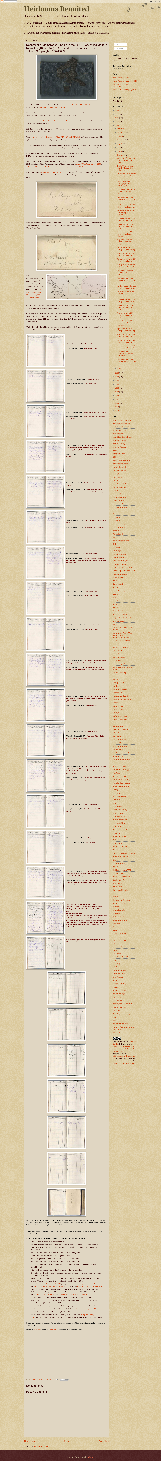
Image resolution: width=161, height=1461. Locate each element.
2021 (117, 118)
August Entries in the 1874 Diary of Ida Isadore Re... (126, 300)
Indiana (115, 587)
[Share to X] (64, 1380)
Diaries (115, 510)
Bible (114, 457)
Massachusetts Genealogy (121, 696)
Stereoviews (117, 927)
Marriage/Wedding (119, 682)
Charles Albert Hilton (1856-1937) (89, 1286)
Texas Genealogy (118, 947)
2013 (117, 392)
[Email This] (60, 1380)
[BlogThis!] (62, 1380)
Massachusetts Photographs (122, 699)
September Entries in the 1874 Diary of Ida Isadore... (125, 294)
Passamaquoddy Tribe (120, 823)
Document (116, 517)
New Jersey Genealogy (120, 766)
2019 (117, 125)
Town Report (117, 953)
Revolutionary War (119, 880)
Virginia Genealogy (119, 990)
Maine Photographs (119, 664)
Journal (115, 607)
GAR (114, 544)
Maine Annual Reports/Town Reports (122, 628)
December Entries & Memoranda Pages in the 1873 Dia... (126, 353)
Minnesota (116, 723)
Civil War (116, 490)
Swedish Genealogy (119, 933)
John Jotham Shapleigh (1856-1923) (52, 107)
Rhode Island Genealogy (121, 890)
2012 (117, 395)
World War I (117, 1032)
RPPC (115, 893)
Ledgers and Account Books (122, 617)
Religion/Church (118, 873)
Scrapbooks (117, 913)
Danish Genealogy (119, 504)
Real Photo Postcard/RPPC (122, 870)
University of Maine (119, 973)
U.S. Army (116, 963)
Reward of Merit (118, 883)
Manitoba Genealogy (120, 672)
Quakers (115, 860)
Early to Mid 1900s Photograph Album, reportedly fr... (124, 183)
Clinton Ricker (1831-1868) (46, 1294)
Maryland (116, 686)
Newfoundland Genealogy (121, 779)
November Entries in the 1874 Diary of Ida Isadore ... (126, 280)
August (120, 144)
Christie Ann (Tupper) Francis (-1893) (69, 166)
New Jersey (116, 763)
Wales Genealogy (119, 994)
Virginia (115, 987)
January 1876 (64, 121)
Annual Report (118, 433)
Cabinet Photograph (119, 467)
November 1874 (49, 121)
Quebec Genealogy (119, 863)
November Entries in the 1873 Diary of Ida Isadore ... (126, 361)
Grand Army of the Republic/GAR (124, 571)
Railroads (116, 866)
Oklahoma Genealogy (120, 810)
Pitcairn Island (118, 843)
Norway (115, 790)
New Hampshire (118, 756)
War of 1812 (117, 997)
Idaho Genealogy (118, 577)
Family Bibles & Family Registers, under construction (124, 91)
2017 (117, 377)
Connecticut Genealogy (121, 497)
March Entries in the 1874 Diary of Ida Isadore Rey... (126, 335)
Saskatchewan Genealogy (121, 900)
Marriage (116, 679)
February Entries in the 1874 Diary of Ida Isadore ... (126, 341)
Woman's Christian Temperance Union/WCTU (123, 1028)
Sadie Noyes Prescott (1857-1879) (48, 1284)
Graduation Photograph (120, 561)
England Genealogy (119, 524)
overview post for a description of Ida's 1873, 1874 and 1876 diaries (56, 137)
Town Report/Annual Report (122, 957)
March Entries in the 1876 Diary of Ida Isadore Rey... (126, 254)
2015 (117, 384)
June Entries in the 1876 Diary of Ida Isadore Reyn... (125, 234)
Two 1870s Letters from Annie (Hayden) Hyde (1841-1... (125, 168)
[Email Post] (56, 1379)
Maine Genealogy (119, 657)
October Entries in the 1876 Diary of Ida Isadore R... (126, 206)
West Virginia (117, 1010)
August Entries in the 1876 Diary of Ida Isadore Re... (126, 219)
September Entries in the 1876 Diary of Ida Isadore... (125, 212)
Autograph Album (119, 453)
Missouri (116, 733)
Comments (119, 48)
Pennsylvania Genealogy (121, 830)
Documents (116, 520)
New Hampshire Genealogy (122, 759)
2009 (117, 407)
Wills (114, 1017)
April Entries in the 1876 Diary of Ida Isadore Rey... (126, 248)
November (121, 132)
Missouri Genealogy (119, 736)
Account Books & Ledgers (122, 420)
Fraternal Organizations (121, 540)
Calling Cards (117, 477)
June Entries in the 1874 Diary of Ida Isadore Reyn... (125, 315)
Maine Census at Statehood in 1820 (125, 81)
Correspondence (118, 500)
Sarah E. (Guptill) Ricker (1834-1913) (73, 1294)
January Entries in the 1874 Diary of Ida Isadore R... (126, 347)
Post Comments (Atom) (41, 1446)
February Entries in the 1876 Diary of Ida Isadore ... (126, 260)
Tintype (115, 950)
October (120, 136)
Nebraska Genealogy (120, 746)
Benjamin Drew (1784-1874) (86, 1309)
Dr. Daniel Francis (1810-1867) (39, 166)
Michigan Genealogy (120, 716)
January (120, 368)
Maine (115, 624)
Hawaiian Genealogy (120, 574)
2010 (117, 403)
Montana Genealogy (119, 739)
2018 (117, 373)
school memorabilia (119, 903)
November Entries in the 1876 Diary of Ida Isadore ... (126, 199)
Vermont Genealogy (119, 983)
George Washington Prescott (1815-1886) (86, 1284)
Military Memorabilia (120, 719)
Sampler (115, 896)
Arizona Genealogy (119, 443)
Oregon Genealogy (119, 816)
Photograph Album (119, 836)
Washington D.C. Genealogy (122, 1004)
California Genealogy (120, 470)
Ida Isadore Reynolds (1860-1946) (79, 105)
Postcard (116, 850)
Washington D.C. (118, 1000)
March (119, 151)
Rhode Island (117, 886)
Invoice (115, 594)
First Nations (117, 530)
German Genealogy (119, 557)
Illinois (115, 581)
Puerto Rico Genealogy (120, 856)
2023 (117, 110)
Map (114, 676)
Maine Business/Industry (121, 644)
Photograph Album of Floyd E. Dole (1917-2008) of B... (126, 176)
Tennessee (116, 937)
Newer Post (29, 1441)
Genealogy (116, 547)
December (121, 128)
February (120, 155)
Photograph (116, 833)
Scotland (116, 907)
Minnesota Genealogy (120, 726)
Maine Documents (119, 654)
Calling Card (117, 474)
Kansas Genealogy (119, 611)
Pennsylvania (117, 826)
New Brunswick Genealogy (122, 753)
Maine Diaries (117, 650)
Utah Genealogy (118, 977)
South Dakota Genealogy (121, 920)
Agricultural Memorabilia (121, 427)
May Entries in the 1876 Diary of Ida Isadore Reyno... (125, 242)
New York (116, 773)
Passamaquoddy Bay (120, 820)
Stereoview (116, 923)
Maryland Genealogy (120, 689)
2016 (117, 380)
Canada (115, 480)
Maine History (118, 660)
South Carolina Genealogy (122, 917)
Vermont (116, 980)
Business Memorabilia (120, 464)
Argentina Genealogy (120, 440)
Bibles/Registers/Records (121, 460)
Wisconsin (116, 1020)
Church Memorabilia (120, 487)
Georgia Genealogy (119, 554)
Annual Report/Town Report (122, 437)
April (119, 147)
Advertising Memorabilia (121, 423)
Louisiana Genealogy (120, 621)
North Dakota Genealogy (121, 786)
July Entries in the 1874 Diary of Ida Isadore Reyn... (125, 307)
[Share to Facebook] (66, 1380)
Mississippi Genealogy (120, 729)
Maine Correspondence (120, 647)
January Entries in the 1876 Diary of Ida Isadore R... (126, 265)
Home (67, 1441)
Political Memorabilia (120, 846)
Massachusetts (117, 692)
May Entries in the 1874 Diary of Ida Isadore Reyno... (125, 323)
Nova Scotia (117, 793)
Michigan (116, 713)
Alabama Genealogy (120, 430)
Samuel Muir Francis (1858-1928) (88, 164)
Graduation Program (120, 564)
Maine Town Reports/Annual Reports (122, 668)
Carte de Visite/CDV (120, 484)
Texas (114, 943)
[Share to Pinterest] (68, 1380)
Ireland (115, 604)
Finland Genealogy (119, 527)
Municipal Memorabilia (121, 743)
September (121, 140)
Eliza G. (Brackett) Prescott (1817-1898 (48, 1286)
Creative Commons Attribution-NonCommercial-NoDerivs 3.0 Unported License (123, 1048)
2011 (117, 399)
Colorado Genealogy (120, 494)
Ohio (114, 803)
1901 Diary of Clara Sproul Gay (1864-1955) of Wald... (126, 160)
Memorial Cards (118, 709)
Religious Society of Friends (122, 876)
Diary (115, 514)
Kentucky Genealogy (120, 614)
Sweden (115, 930)
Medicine (116, 703)
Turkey (115, 960)
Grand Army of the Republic (122, 567)
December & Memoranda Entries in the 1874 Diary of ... (126, 272)
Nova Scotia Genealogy (121, 796)
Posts (117, 44)
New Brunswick (118, 749)
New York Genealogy (120, 776)
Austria (115, 450)
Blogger (91, 1457)
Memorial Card (118, 706)
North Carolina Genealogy (122, 783)
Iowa (114, 597)
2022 (117, 114)
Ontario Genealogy (119, 813)
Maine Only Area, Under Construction (121, 85)
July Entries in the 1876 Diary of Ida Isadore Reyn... (125, 226)
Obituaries (116, 800)
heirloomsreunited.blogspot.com (124, 1056)
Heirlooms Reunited (56, 9)
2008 (117, 411)
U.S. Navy (116, 967)
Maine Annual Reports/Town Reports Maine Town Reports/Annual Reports (122, 635)
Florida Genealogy (119, 534)
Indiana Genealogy (119, 591)
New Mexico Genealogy (121, 769)
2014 (117, 388)
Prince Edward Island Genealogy (124, 853)
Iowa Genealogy (118, 601)
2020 (117, 121)
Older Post (104, 1441)
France (115, 537)
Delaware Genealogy (120, 507)
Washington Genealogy (120, 1007)
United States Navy (119, 970)
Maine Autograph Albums (121, 640)
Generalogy (117, 551)
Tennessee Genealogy (120, 940)
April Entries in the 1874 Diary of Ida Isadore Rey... (126, 329)
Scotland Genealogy (119, 910)
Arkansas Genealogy (120, 447)
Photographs (117, 840)
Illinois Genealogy (119, 584)
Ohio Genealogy (118, 806)
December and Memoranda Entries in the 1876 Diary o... (126, 191)
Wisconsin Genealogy (120, 1024)
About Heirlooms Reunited (122, 77)
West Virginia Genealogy (121, 1014)
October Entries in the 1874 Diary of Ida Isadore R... (126, 287)
